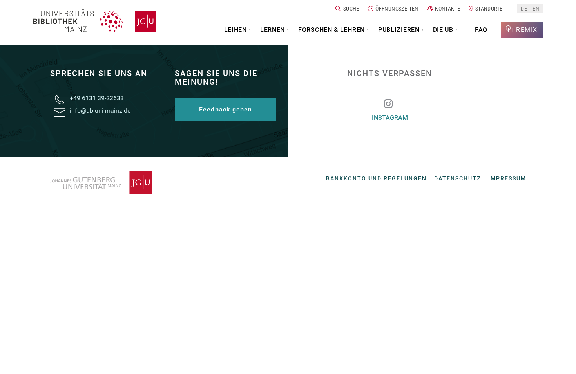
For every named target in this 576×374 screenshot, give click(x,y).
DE (524, 8)
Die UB (443, 29)
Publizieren (399, 29)
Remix (527, 29)
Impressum (507, 178)
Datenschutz (457, 178)
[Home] (78, 21)
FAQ (481, 29)
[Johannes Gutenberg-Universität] (142, 21)
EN (536, 8)
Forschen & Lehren (331, 29)
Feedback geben (225, 109)
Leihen (235, 29)
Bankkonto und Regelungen (376, 178)
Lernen (272, 29)
